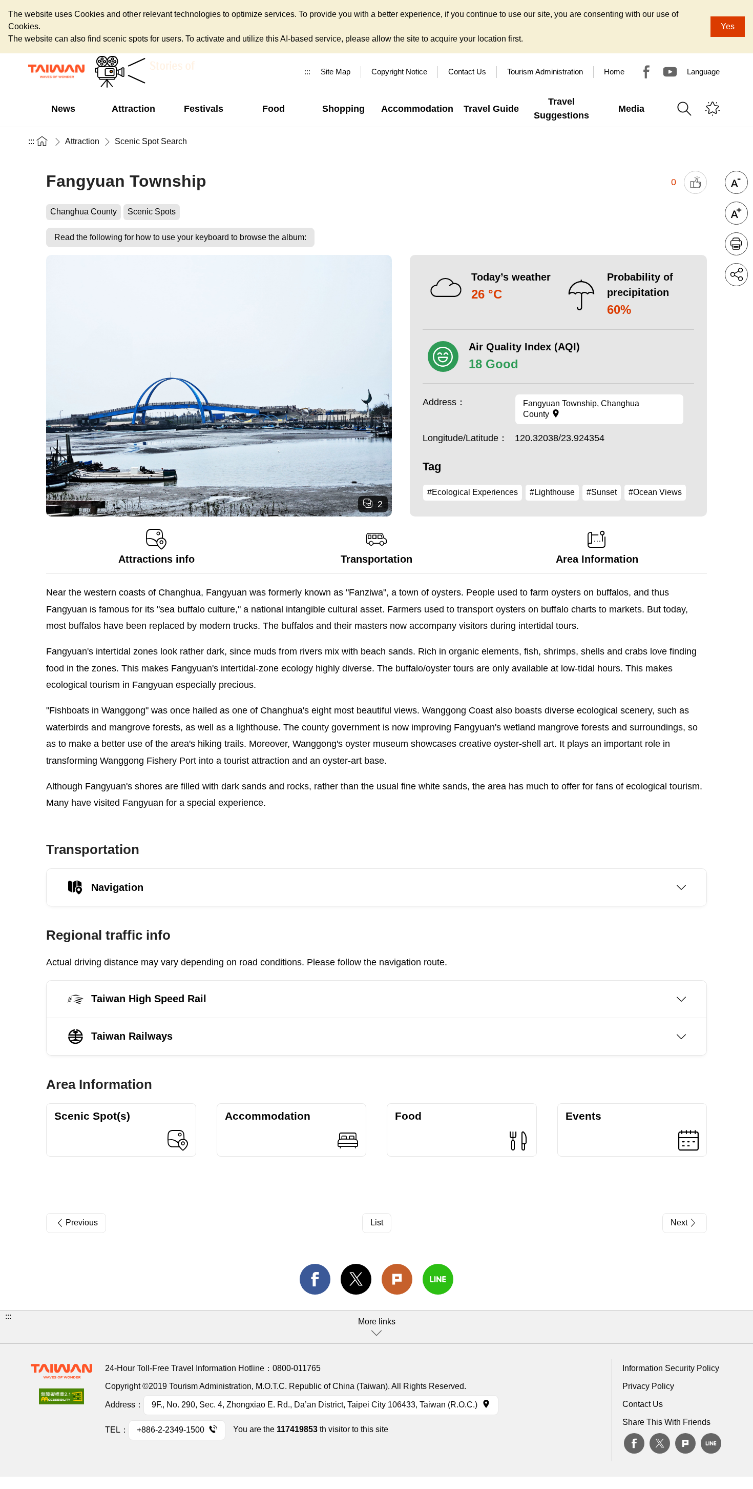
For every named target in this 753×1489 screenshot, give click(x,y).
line (438, 1279)
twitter (356, 1279)
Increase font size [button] (736, 213)
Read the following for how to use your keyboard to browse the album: (180, 237)
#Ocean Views (655, 492)
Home (614, 71)
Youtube (670, 72)
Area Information (597, 559)
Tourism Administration (545, 71)
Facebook (634, 1443)
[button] (376, 1327)
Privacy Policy (648, 1386)
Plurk (397, 1279)
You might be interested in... (712, 108)
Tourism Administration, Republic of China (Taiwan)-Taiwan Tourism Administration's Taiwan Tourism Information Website (56, 71)
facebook (315, 1279)
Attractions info (156, 559)
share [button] (736, 274)
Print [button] (736, 243)
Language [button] (703, 71)
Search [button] (684, 108)
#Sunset (602, 492)
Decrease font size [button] (736, 182)
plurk (685, 1443)
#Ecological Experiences (472, 492)
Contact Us (642, 1404)
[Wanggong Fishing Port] (219, 386)
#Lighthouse (552, 492)
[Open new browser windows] (61, 1399)
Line (711, 1443)
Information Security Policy (670, 1368)
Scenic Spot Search (151, 141)
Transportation (376, 559)
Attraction (82, 141)
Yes (728, 26)
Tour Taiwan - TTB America (646, 72)
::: (307, 71)
